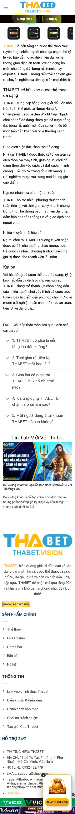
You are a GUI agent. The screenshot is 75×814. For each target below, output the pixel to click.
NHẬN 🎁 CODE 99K (57, 802)
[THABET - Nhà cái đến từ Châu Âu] (37, 7)
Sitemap (13, 793)
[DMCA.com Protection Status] (16, 604)
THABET (9, 46)
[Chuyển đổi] (7, 341)
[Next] (71, 477)
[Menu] (6, 7)
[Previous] (3, 477)
